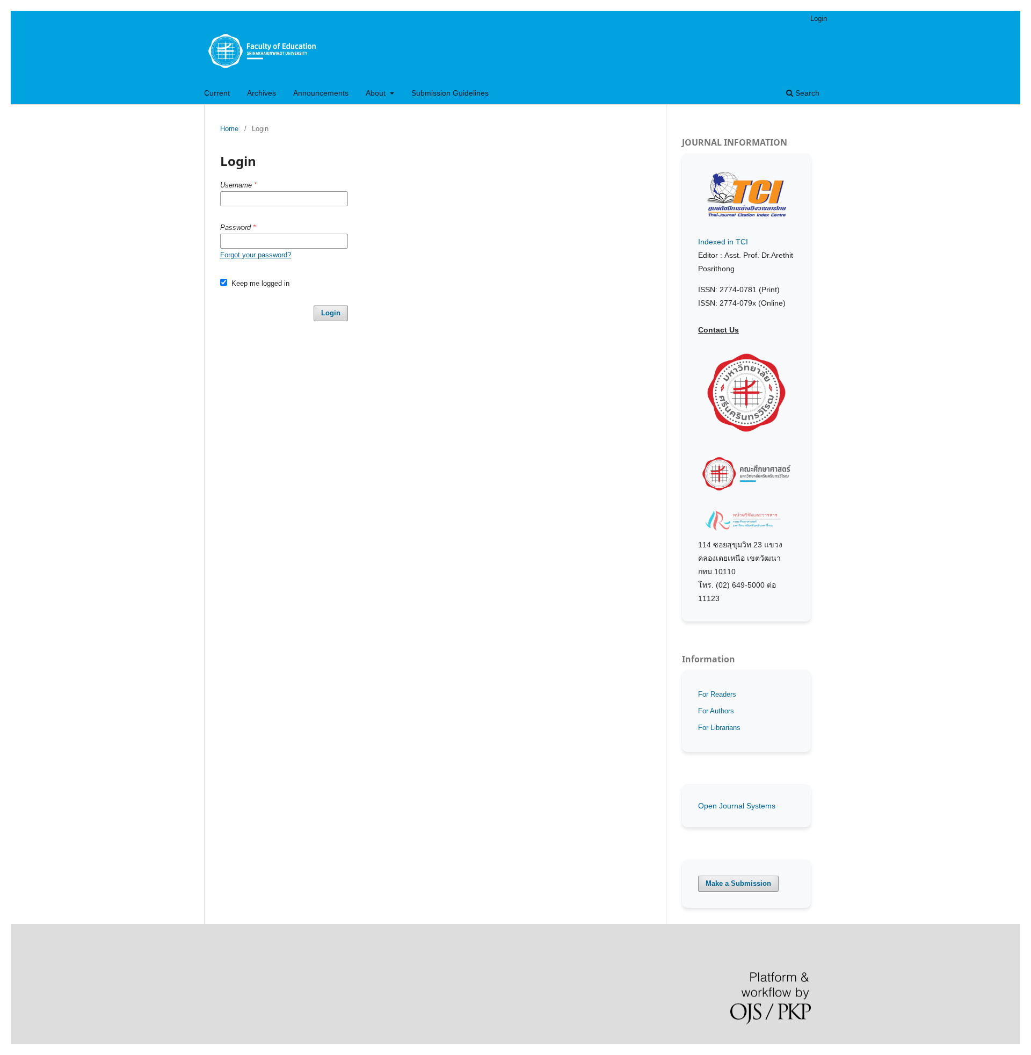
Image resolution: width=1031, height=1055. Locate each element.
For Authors (716, 711)
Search (806, 93)
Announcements (320, 93)
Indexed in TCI (723, 241)
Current (217, 93)
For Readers (717, 694)
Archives (261, 93)
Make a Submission (738, 883)
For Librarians (719, 728)
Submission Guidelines (450, 93)
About (377, 93)
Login (818, 19)
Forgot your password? (255, 255)
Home (229, 129)
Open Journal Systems (736, 805)
